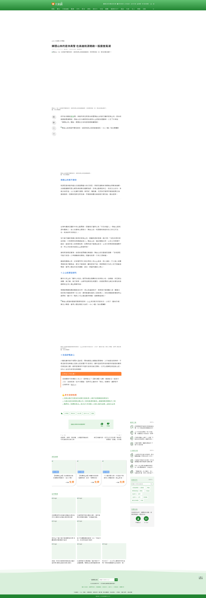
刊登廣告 (76, 592)
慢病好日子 (114, 9)
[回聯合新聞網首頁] (53, 4)
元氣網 (57, 41)
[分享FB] (54, 117)
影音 (83, 9)
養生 (58, 9)
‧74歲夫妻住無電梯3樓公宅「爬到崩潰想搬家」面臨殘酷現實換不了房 (89, 401)
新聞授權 (89, 592)
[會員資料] (151, 4)
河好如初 (121, 4)
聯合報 (107, 4)
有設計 (128, 4)
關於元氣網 (84, 587)
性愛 (127, 9)
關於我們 (124, 592)
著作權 (100, 592)
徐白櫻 (79, 413)
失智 (101, 9)
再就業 (73, 413)
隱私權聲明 (106, 592)
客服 (84, 592)
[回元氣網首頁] (58, 4)
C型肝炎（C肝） (136, 497)
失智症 (148, 491)
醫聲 (106, 9)
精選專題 (98, 587)
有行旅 (134, 4)
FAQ (81, 592)
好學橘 (66, 413)
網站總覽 (130, 592)
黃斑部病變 (135, 500)
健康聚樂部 (92, 587)
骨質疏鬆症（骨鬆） (138, 491)
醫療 (72, 9)
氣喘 (142, 500)
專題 (138, 9)
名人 (133, 9)
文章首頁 (116, 587)
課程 (88, 9)
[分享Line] (54, 122)
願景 (139, 4)
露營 (72, 116)
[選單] (154, 4)
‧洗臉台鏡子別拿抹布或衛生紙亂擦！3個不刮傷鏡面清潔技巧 (85, 398)
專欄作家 (122, 587)
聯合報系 (112, 592)
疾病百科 (104, 587)
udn (53, 41)
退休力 (95, 9)
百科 (78, 9)
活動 (144, 9)
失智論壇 (65, 9)
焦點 (53, 9)
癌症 (122, 9)
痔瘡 (148, 487)
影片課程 (55, 472)
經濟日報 (113, 4)
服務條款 (95, 592)
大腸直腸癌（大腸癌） (138, 487)
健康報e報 (94, 579)
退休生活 (86, 413)
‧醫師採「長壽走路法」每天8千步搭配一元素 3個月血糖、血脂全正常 (88, 404)
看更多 (152, 422)
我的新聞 (146, 4)
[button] (153, 9)
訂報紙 (118, 592)
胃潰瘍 (145, 497)
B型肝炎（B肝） (137, 494)
